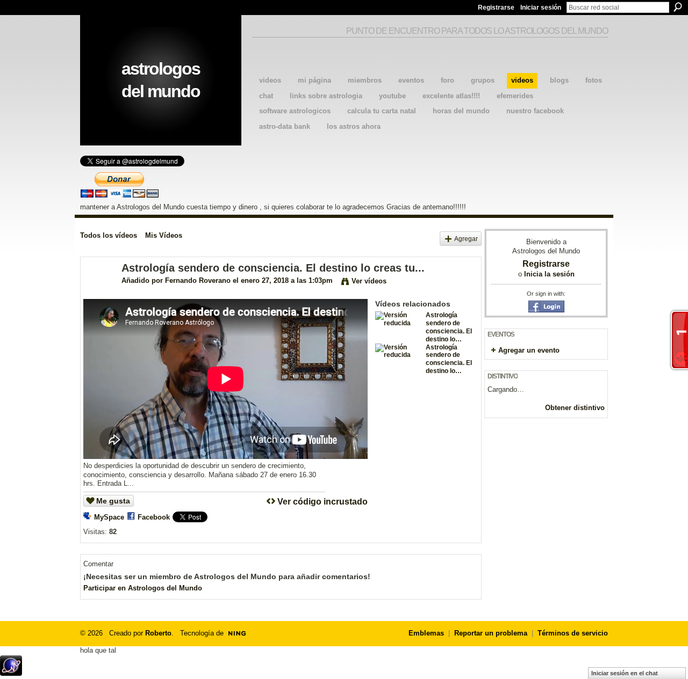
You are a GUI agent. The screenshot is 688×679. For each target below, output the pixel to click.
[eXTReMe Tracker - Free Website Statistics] (11, 672)
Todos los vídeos (108, 235)
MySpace (109, 517)
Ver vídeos (369, 281)
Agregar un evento (529, 350)
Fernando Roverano (198, 280)
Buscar (677, 7)
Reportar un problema (490, 633)
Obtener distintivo (575, 408)
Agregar (466, 238)
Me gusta (113, 501)
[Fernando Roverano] (100, 291)
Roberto (158, 633)
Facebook (154, 517)
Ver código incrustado (322, 501)
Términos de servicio (573, 633)
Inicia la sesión (549, 274)
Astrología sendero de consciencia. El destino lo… (449, 326)
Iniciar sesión (540, 7)
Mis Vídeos (163, 235)
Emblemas (426, 633)
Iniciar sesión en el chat (624, 673)
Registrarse (496, 7)
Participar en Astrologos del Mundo (142, 588)
